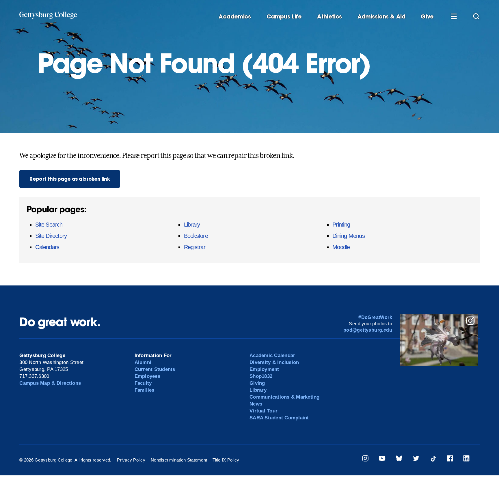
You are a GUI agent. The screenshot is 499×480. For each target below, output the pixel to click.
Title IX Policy (226, 459)
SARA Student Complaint (279, 418)
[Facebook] (450, 459)
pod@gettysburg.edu (367, 330)
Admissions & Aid (381, 16)
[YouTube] (382, 459)
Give (427, 16)
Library (192, 224)
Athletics (329, 16)
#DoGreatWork (375, 317)
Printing (341, 224)
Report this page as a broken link (69, 178)
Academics (235, 16)
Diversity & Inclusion (274, 362)
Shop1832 (261, 376)
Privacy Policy (131, 459)
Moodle (341, 247)
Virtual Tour (264, 411)
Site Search (48, 224)
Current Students (155, 369)
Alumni (143, 362)
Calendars (47, 247)
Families (144, 390)
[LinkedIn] (466, 459)
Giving (257, 383)
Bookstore (196, 236)
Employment (264, 369)
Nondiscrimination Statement (179, 459)
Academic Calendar (272, 355)
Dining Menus (348, 236)
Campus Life (284, 16)
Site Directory (51, 236)
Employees (147, 376)
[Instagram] (365, 459)
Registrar (194, 247)
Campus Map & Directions (50, 383)
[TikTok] (433, 459)
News (256, 404)
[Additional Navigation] (453, 16)
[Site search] (476, 16)
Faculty (143, 383)
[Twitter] (416, 459)
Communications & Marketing (285, 397)
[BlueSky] (399, 459)
